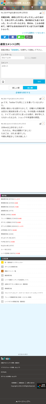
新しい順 (15, 88)
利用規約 (14, 383)
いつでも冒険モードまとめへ (33, 33)
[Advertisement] (23, 167)
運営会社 (21, 383)
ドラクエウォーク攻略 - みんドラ (10, 367)
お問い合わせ (30, 383)
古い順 (30, 88)
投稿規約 (15, 50)
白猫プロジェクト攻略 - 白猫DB (10, 363)
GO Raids (3, 372)
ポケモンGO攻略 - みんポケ (18, 2)
